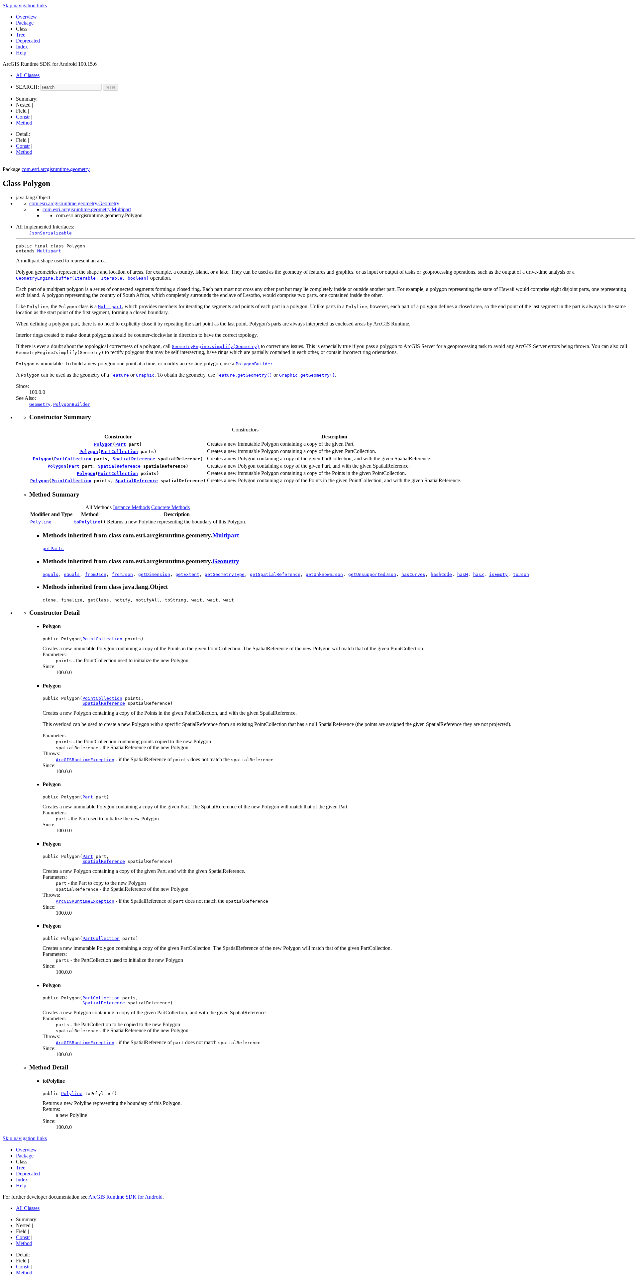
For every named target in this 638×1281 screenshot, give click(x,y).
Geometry (225, 561)
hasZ (478, 574)
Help (21, 52)
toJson (521, 574)
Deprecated (28, 41)
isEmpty (498, 574)
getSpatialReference (275, 574)
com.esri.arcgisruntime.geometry (56, 169)
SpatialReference (134, 458)
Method (24, 123)
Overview (26, 17)
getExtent (187, 574)
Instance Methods (131, 507)
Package (25, 23)
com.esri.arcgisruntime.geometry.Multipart (87, 209)
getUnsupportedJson (372, 574)
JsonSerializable (50, 232)
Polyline (41, 521)
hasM (462, 574)
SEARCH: (27, 87)
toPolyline (87, 521)
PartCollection (119, 451)
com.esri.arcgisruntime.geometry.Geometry (74, 203)
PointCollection (118, 473)
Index (22, 46)
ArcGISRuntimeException (85, 759)
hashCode (441, 574)
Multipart (49, 250)
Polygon (103, 444)
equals (50, 574)
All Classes (28, 75)
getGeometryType (225, 574)
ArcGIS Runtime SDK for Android (125, 1197)
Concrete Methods (170, 507)
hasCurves (413, 574)
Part (120, 444)
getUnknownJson (324, 574)
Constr (23, 117)
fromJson (95, 574)
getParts (53, 548)
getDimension (154, 574)
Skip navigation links (25, 5)
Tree (20, 35)
